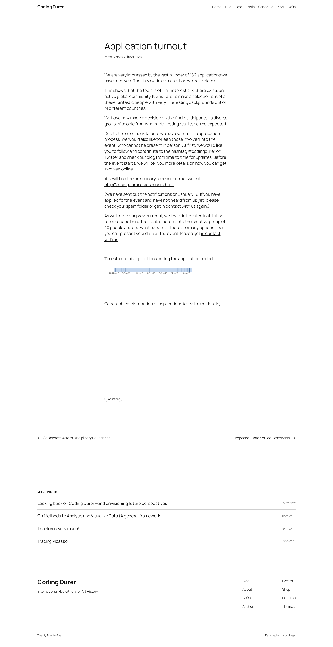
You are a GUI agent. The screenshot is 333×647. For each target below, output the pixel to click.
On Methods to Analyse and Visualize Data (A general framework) (99, 516)
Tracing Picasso (52, 541)
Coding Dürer (50, 7)
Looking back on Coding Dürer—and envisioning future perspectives (102, 503)
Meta (139, 56)
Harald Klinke (125, 56)
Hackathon (113, 399)
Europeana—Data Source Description (261, 438)
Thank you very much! (58, 528)
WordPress (289, 635)
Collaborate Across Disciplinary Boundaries (76, 438)
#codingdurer (201, 151)
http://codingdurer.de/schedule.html (139, 184)
